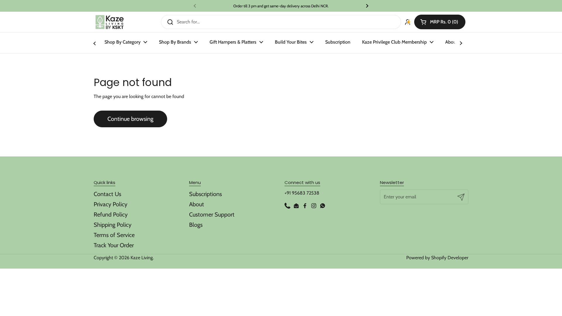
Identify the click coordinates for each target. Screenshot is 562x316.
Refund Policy (111, 214)
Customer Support (211, 214)
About (196, 204)
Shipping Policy (112, 224)
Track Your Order (114, 245)
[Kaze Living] (110, 22)
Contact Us (107, 193)
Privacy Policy (110, 204)
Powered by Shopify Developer (437, 257)
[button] (439, 22)
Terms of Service (114, 234)
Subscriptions (205, 193)
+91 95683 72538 (302, 193)
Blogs (196, 224)
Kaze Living (142, 257)
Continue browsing (130, 118)
